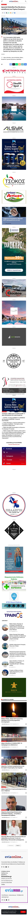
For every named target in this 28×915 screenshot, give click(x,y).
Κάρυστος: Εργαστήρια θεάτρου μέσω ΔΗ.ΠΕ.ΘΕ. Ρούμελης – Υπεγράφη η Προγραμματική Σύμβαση (11, 813)
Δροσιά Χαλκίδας (15, 57)
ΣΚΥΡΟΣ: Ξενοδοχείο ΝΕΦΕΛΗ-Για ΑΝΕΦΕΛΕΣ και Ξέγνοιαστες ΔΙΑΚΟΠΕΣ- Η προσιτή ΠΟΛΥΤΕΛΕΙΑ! (13, 419)
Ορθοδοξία (4, 4)
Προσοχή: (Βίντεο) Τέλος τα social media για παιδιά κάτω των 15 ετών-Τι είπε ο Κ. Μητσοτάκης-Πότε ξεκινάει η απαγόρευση (13, 838)
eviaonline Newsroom (6, 724)
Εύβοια (21, 57)
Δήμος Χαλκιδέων (7, 57)
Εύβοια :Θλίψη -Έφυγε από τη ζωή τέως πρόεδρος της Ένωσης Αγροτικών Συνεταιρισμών (12, 720)
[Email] (11, 13)
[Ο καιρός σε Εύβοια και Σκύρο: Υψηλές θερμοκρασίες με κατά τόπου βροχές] (5, 672)
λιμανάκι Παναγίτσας (11, 59)
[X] (14, 452)
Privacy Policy (5, 912)
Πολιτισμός (4, 741)
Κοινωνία (4, 411)
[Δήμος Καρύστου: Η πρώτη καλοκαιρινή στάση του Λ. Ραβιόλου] (14, 780)
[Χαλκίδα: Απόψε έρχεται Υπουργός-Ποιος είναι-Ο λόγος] (5, 646)
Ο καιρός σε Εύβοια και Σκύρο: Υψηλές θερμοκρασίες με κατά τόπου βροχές (16, 672)
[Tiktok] (14, 463)
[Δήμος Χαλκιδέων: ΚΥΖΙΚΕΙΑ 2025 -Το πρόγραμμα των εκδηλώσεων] (14, 734)
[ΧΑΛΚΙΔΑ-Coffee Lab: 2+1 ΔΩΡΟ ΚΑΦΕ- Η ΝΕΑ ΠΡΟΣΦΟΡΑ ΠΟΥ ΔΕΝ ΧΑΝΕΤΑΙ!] (14, 405)
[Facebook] (14, 448)
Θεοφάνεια (3, 59)
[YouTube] (6, 867)
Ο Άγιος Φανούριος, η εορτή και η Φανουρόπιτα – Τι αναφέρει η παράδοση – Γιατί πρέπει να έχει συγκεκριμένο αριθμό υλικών (14, 424)
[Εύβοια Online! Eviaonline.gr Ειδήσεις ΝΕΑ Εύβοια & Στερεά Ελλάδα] (14, 1)
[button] (23, 912)
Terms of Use (13, 912)
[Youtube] (14, 459)
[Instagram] (14, 456)
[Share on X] (6, 13)
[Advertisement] (14, 480)
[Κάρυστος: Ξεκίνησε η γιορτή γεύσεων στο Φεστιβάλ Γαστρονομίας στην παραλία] (14, 757)
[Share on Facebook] (4, 13)
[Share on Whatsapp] (9, 13)
